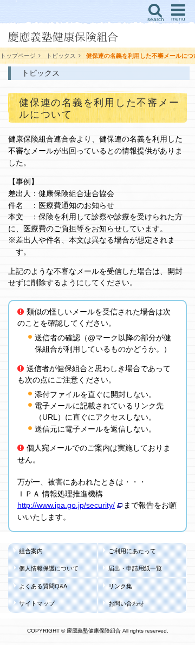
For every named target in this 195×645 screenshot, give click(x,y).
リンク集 (120, 586)
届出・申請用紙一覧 (135, 568)
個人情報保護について (49, 568)
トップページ (18, 55)
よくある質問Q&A (43, 586)
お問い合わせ (126, 603)
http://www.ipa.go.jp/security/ (66, 505)
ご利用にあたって (132, 551)
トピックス (61, 55)
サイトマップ (37, 603)
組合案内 (31, 551)
